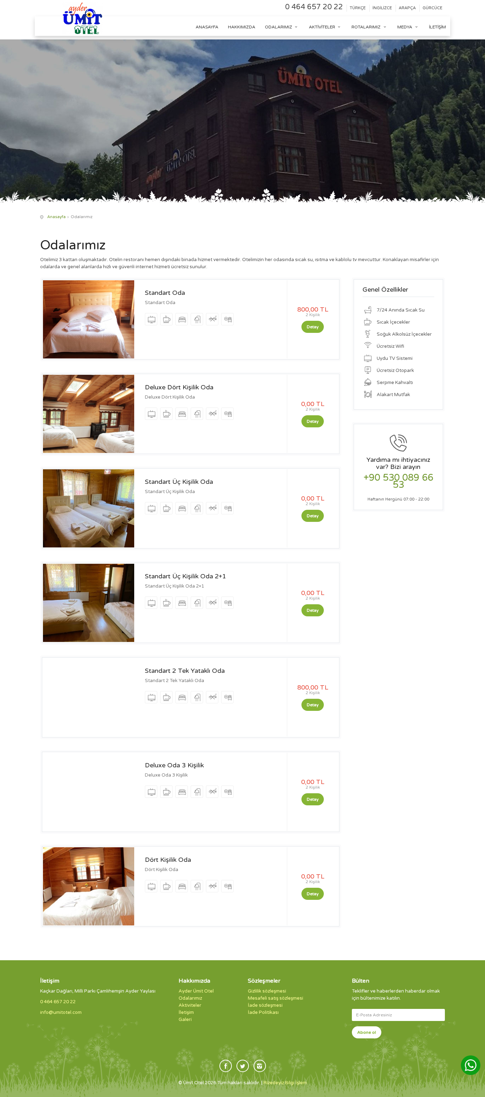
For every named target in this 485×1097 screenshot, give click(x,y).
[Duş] (197, 319)
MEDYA (405, 27)
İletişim (437, 27)
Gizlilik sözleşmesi (267, 991)
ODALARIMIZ (279, 27)
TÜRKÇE (358, 8)
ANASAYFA (207, 27)
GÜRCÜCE (432, 8)
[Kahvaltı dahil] (166, 319)
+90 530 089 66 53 (398, 481)
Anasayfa (56, 217)
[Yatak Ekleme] (228, 319)
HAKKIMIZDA (241, 27)
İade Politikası (263, 1012)
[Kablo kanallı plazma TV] (151, 319)
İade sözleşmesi (265, 1005)
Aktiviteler (190, 1005)
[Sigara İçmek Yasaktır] (212, 319)
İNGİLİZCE (382, 8)
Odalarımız (190, 998)
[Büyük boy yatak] (182, 319)
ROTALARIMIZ (367, 27)
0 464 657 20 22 (314, 7)
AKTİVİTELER (322, 27)
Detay (312, 326)
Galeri (185, 1019)
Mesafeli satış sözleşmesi (275, 998)
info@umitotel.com (61, 1012)
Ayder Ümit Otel (196, 991)
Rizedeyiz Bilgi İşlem (285, 1083)
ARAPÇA (407, 8)
